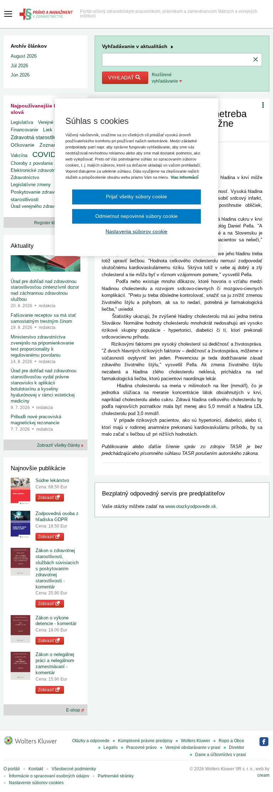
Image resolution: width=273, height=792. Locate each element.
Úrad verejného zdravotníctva (41, 206)
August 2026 (24, 56)
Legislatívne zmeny (31, 184)
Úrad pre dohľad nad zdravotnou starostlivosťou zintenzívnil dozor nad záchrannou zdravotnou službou (45, 290)
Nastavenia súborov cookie (136, 232)
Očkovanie (22, 145)
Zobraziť (46, 497)
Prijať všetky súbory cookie (136, 196)
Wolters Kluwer (195, 740)
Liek (47, 129)
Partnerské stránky (116, 775)
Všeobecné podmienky (74, 768)
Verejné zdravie (54, 122)
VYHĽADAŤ (121, 77)
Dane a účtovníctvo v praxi (220, 754)
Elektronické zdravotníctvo (38, 170)
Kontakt (35, 768)
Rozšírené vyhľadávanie (165, 78)
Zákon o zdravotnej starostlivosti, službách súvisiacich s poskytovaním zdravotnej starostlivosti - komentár (57, 568)
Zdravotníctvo (25, 177)
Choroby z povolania (32, 163)
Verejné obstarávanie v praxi (192, 747)
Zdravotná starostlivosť (37, 137)
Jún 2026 (20, 75)
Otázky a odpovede (90, 740)
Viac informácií (184, 177)
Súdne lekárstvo (52, 480)
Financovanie (24, 129)
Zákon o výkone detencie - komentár (56, 620)
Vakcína (19, 155)
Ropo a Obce (231, 740)
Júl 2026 (19, 65)
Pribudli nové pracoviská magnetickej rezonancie (36, 419)
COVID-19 (49, 154)
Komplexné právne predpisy (145, 740)
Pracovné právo (141, 747)
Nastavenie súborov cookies (36, 782)
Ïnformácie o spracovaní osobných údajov (49, 775)
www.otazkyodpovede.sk (190, 506)
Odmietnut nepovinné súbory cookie (136, 216)
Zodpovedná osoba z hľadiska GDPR (57, 516)
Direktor (236, 747)
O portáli (12, 768)
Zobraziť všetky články (59, 445)
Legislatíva (22, 122)
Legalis (110, 747)
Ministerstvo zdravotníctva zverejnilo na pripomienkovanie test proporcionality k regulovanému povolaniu (42, 346)
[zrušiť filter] (255, 59)
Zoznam (48, 145)
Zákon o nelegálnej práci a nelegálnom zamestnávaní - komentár (55, 663)
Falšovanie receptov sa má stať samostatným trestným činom (43, 318)
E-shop (73, 710)
